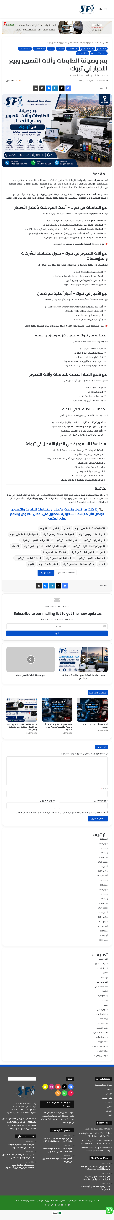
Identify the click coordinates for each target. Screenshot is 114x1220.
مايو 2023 (104, 930)
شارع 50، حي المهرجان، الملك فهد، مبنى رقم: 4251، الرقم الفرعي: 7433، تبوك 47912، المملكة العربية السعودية (19, 1122)
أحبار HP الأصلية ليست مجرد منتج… (95, 725)
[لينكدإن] (55, 88)
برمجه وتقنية (103, 995)
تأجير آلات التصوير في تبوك (35, 540)
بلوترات (51, 48)
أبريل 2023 (104, 935)
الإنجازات (104, 977)
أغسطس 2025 (102, 875)
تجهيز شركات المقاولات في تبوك (87, 546)
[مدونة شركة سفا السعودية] (86, 9)
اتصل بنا (109, 1111)
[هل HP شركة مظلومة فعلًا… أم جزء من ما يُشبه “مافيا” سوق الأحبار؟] (57, 709)
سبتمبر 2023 (103, 921)
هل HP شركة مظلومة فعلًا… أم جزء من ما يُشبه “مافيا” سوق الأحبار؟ (58, 726)
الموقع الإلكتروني (47, 800)
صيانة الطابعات (24, 48)
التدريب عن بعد (102, 982)
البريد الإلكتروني (100, 800)
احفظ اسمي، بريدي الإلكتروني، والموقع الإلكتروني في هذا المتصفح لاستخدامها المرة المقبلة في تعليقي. (60, 812)
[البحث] (105, 10)
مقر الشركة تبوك (47, 564)
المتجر (109, 1106)
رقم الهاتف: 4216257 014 (26, 1103)
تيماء (15, 546)
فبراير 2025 (104, 894)
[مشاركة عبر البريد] (42, 88)
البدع (55, 528)
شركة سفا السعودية (53, 552)
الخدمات (109, 1102)
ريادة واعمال (103, 1018)
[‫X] (62, 88)
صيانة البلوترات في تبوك (58, 558)
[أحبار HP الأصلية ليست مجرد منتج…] (92, 709)
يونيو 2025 (104, 880)
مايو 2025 (104, 884)
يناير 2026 (104, 852)
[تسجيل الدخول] (100, 10)
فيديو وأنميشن (102, 1037)
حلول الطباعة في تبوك (82, 552)
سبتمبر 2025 (103, 871)
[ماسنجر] (48, 88)
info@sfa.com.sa (16, 1109)
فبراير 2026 (104, 848)
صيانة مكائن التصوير (98, 53)
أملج (66, 528)
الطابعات (60, 48)
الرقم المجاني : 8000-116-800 (24, 1106)
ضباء (101, 564)
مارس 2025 (103, 889)
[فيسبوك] (68, 88)
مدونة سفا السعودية (99, 1046)
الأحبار (105, 972)
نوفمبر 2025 (103, 862)
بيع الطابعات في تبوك (65, 540)
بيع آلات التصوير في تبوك (91, 534)
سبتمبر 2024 (103, 917)
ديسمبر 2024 (103, 903)
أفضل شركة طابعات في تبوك (89, 528)
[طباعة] (35, 88)
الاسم (104, 788)
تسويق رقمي (102, 1009)
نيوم (30, 564)
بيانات (106, 1005)
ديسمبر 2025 (103, 857)
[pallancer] (57, 27)
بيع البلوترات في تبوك (93, 540)
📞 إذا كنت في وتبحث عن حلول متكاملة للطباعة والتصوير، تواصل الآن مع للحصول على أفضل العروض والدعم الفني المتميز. (57, 513)
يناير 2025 (104, 898)
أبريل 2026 (104, 839)
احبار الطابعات (72, 48)
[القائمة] (110, 10)
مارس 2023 (103, 940)
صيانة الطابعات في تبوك (27, 558)
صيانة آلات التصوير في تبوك (90, 558)
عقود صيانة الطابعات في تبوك (78, 564)
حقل (102, 552)
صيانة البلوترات (39, 48)
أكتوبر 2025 (103, 866)
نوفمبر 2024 (103, 907)
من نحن (109, 1093)
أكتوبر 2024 (103, 912)
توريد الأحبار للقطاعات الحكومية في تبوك (44, 546)
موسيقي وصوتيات (100, 1055)
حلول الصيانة (107, 1098)
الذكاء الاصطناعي (101, 986)
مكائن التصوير (82, 53)
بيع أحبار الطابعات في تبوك (23, 534)
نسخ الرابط (46, 573)
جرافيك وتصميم (102, 1014)
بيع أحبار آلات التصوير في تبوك (58, 534)
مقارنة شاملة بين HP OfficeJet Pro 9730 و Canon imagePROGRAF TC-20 (94, 1149)
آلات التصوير (93, 42)
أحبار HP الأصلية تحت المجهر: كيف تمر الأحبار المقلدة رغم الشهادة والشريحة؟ (22, 726)
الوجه (43, 528)
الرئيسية (103, 42)
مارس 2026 (103, 843)
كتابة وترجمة (103, 1041)
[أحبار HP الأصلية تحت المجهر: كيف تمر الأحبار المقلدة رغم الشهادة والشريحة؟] (21, 709)
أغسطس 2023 (102, 926)
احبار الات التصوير (87, 48)
